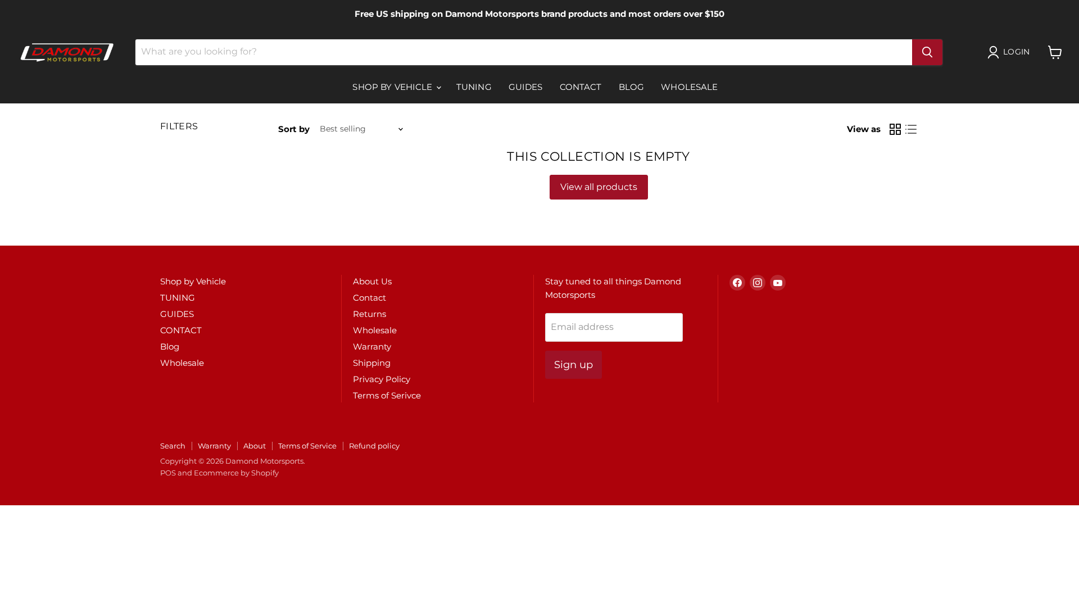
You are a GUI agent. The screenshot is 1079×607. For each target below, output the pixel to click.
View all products (598, 187)
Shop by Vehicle (393, 86)
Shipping (372, 362)
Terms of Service (307, 445)
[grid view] (895, 129)
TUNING (474, 86)
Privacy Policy (381, 379)
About (254, 445)
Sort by (294, 129)
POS (168, 472)
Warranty (372, 346)
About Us (372, 281)
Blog (632, 86)
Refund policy (374, 445)
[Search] (927, 52)
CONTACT (581, 86)
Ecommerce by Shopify (236, 472)
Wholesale (689, 86)
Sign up (573, 365)
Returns (369, 314)
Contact (369, 297)
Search (172, 445)
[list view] (911, 129)
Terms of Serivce (387, 395)
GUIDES (526, 86)
